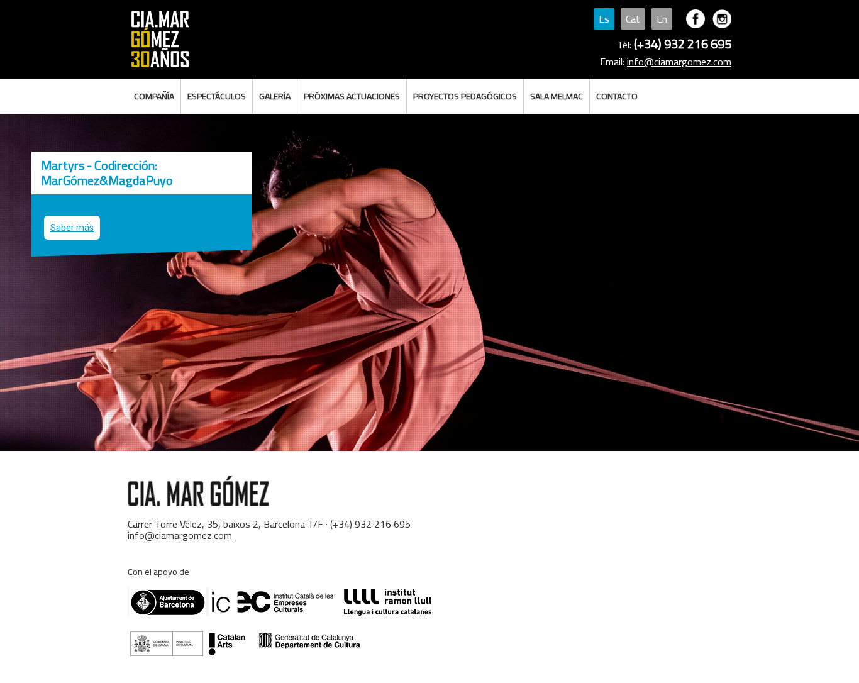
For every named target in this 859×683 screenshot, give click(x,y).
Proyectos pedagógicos (465, 96)
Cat (633, 18)
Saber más (72, 228)
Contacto (617, 96)
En (662, 18)
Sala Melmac (556, 96)
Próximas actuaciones (352, 96)
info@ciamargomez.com (679, 61)
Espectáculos (216, 96)
